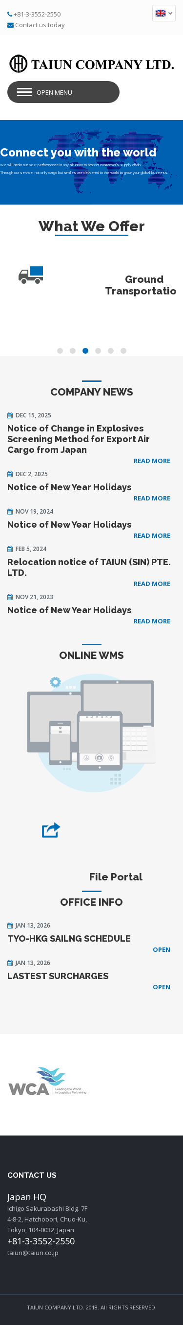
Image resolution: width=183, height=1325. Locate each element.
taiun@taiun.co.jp (33, 1252)
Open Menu (54, 92)
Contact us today (40, 24)
